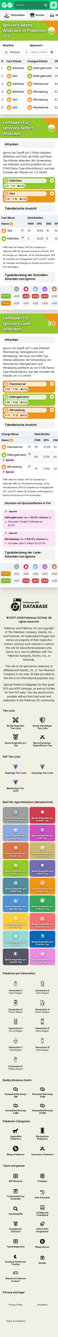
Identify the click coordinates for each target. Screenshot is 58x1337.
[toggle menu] (45, 5)
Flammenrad (40, 83)
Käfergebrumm (42, 68)
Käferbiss (18, 68)
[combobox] (28, 5)
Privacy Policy (16, 1304)
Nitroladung (40, 91)
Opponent (36, 45)
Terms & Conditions (15, 1321)
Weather (8, 45)
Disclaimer (42, 1304)
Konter (40, 15)
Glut (15, 76)
